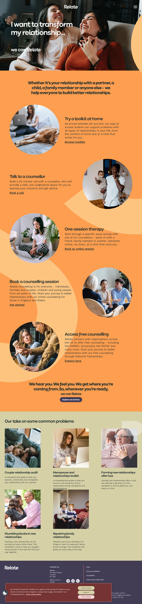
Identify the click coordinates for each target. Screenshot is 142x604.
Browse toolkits (75, 142)
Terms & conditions (93, 571)
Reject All (86, 592)
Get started (17, 304)
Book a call (17, 192)
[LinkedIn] (78, 581)
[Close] (107, 588)
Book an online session (79, 248)
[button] (5, 593)
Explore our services (71, 399)
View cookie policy (33, 594)
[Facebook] (68, 581)
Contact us (90, 583)
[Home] (15, 567)
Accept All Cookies (86, 588)
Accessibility (90, 575)
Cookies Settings (86, 596)
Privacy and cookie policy (95, 579)
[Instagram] (73, 581)
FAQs (88, 567)
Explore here (73, 360)
